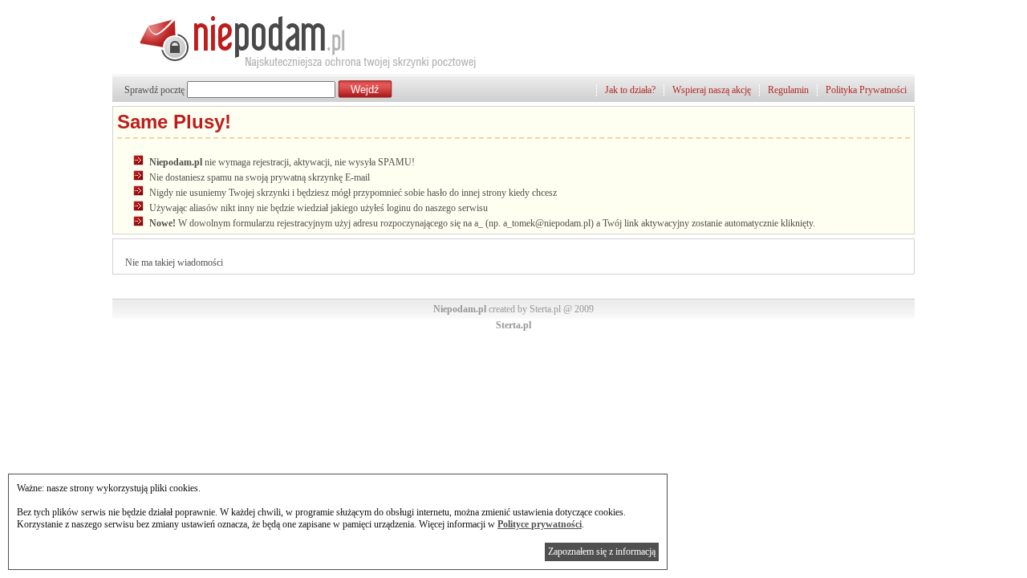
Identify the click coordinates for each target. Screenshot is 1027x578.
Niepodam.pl (459, 309)
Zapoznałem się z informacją (602, 551)
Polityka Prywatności (866, 90)
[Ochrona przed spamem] (295, 68)
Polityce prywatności (539, 524)
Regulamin (788, 90)
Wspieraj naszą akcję (711, 90)
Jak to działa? (630, 90)
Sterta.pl (513, 325)
